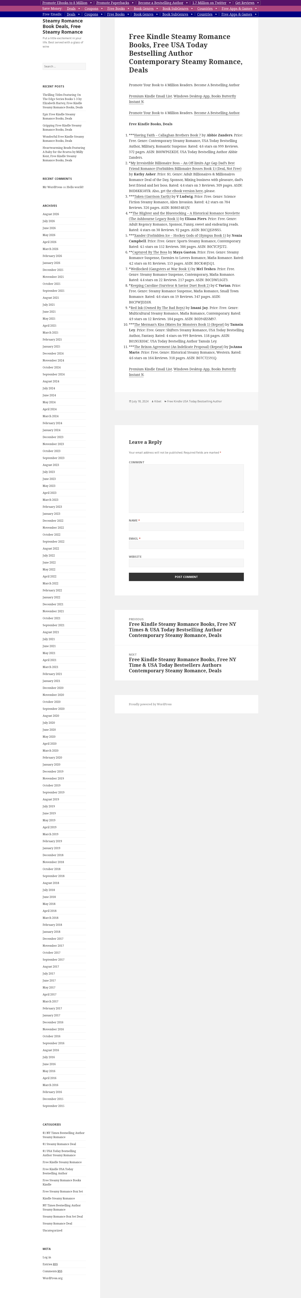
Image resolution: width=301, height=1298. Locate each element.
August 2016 (51, 1050)
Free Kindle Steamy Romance (62, 1162)
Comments (52, 1271)
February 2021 (52, 674)
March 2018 (50, 918)
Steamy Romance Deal (57, 1223)
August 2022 (51, 548)
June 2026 (49, 228)
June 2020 (49, 730)
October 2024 (51, 367)
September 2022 (53, 541)
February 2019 (52, 841)
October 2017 (51, 953)
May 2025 (49, 318)
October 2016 (51, 1036)
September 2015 (53, 1106)
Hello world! (75, 187)
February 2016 (52, 1092)
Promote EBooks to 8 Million (64, 3)
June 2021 (49, 646)
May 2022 (49, 569)
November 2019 (53, 778)
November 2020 (53, 695)
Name (134, 520)
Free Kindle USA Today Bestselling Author (194, 401)
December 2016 (53, 1022)
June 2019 (49, 813)
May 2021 (49, 653)
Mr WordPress (52, 187)
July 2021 (49, 639)
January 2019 (51, 848)
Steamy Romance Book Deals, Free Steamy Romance (63, 26)
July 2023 (49, 472)
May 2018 (49, 904)
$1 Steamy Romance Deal (59, 1144)
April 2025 (49, 325)
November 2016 (53, 1029)
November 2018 (53, 862)
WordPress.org (53, 1278)
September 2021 (53, 625)
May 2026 (49, 235)
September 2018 (53, 876)
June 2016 (49, 1064)
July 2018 (49, 890)
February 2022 (52, 590)
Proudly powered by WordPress (150, 704)
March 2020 (50, 750)
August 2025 (51, 298)
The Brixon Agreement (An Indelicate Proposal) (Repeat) (178, 347)
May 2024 (49, 402)
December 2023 (53, 437)
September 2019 (53, 792)
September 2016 (53, 1043)
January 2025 (51, 346)
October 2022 (51, 534)
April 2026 (49, 242)
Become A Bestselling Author (216, 113)
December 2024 (53, 353)
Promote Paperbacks (112, 3)
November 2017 (53, 946)
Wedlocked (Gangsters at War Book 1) (161, 269)
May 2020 (49, 737)
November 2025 (53, 277)
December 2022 (53, 521)
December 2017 (53, 939)
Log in (47, 1257)
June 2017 (49, 980)
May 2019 (49, 820)
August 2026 (51, 214)
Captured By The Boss (149, 252)
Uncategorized (52, 1230)
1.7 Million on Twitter (209, 3)
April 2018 (49, 911)
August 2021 (51, 632)
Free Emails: (52, 14)
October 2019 (51, 785)
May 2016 (49, 1071)
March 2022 (50, 583)
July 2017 (49, 973)
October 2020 (51, 702)
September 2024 (53, 374)
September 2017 (53, 959)
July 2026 (49, 221)
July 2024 (49, 388)
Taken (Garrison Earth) (152, 196)
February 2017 (52, 1008)
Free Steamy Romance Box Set (63, 1191)
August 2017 (51, 966)
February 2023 (52, 507)
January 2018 (51, 932)
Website (135, 557)
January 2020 (51, 764)
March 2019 (50, 834)
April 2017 (49, 994)
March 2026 (50, 249)
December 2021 (53, 604)
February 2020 (52, 757)
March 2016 (50, 1085)
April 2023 (49, 493)
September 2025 (53, 291)
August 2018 (51, 883)
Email (135, 538)
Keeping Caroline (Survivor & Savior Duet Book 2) (170, 285)
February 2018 (52, 925)
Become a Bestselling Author (160, 3)
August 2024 (51, 381)
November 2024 (53, 360)
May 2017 (49, 987)
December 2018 (53, 855)
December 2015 (53, 1099)
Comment (136, 462)
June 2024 (49, 395)
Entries (50, 1264)
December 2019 (53, 771)
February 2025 (52, 339)
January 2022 (51, 597)
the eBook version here (184, 191)
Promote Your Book (144, 113)
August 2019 (51, 799)
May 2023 (49, 486)
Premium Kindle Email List (150, 96)
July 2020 (49, 723)
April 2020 (49, 743)
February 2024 (52, 423)
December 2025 (53, 270)
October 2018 (51, 869)
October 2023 (51, 451)
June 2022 (49, 562)
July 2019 (49, 806)
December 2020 (53, 688)
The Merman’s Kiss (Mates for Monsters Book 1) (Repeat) (179, 324)
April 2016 (49, 1078)
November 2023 (53, 444)
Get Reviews (244, 3)
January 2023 (51, 514)
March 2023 (50, 500)
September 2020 (53, 709)
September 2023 (53, 458)
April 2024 (49, 409)
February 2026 (52, 256)
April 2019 (49, 827)
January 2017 (51, 1015)
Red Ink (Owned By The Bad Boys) (158, 308)
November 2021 (53, 611)
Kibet (157, 401)
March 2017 (50, 1001)
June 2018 (49, 897)
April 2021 (49, 660)
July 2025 (49, 305)
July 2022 (49, 555)
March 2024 (50, 416)
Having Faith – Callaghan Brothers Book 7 (167, 135)
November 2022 (53, 528)
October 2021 (51, 618)
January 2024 (51, 430)
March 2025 (50, 332)
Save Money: (52, 8)
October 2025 (51, 284)
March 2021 (50, 667)
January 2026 (51, 263)
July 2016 (49, 1057)
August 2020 (51, 716)
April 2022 (49, 576)
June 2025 (49, 312)
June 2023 (49, 479)
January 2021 (51, 681)
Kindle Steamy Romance (59, 1198)
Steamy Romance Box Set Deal (63, 1216)
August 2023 (51, 465)
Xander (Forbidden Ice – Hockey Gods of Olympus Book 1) (180, 235)
